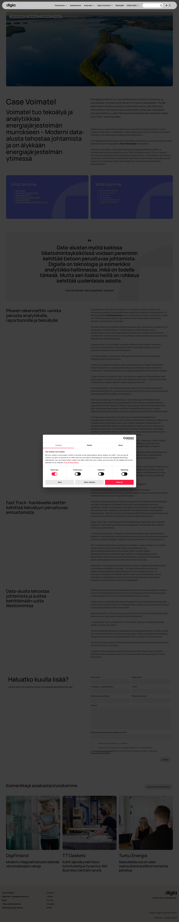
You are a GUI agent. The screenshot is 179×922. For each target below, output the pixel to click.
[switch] (78, 474)
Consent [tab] (58, 445)
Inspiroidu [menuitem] (88, 5)
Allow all (119, 482)
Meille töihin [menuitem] (132, 5)
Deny (60, 482)
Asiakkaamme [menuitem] (75, 5)
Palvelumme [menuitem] (60, 5)
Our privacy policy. (71, 462)
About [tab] (120, 445)
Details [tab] (89, 445)
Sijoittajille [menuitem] (120, 5)
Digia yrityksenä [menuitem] (103, 5)
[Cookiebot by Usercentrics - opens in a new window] (125, 438)
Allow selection (89, 482)
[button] (161, 5)
